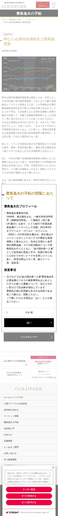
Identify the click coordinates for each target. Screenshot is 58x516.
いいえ (29, 312)
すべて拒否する (29, 496)
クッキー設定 (29, 489)
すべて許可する (29, 502)
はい (29, 322)
